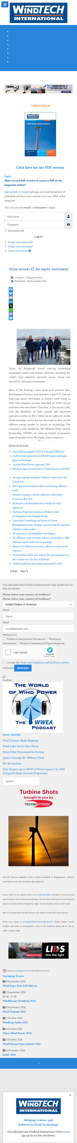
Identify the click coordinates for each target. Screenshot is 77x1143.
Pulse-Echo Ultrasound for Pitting (23, 752)
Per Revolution (12, 763)
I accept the (37, 662)
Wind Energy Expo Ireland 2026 (22, 1044)
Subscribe (8, 668)
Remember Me (16, 230)
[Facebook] (39, 289)
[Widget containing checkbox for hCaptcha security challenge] (30, 652)
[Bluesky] (39, 293)
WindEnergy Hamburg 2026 (19, 1000)
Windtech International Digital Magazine (42, 643)
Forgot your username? (20, 246)
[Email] (39, 297)
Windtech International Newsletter (25, 639)
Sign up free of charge (16, 191)
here (64, 1131)
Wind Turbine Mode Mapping (20, 740)
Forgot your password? (20, 242)
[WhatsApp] (39, 310)
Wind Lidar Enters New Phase (21, 746)
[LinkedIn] (39, 302)
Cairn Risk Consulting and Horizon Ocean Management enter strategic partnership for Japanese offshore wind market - (41, 525)
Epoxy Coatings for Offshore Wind (23, 757)
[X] (39, 306)
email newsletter (44, 895)
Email (6, 622)
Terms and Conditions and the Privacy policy (44, 662)
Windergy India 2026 (15, 1022)
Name (6, 610)
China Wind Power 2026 (17, 1033)
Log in (38, 236)
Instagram (20, 971)
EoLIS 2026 (9, 1054)
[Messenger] (39, 318)
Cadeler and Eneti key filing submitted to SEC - (37, 563)
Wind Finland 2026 (14, 1011)
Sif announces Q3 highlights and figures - (34, 533)
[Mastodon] (39, 314)
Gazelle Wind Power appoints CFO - (31, 464)
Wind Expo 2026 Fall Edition (20, 985)
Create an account (18, 250)
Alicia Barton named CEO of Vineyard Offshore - (38, 451)
